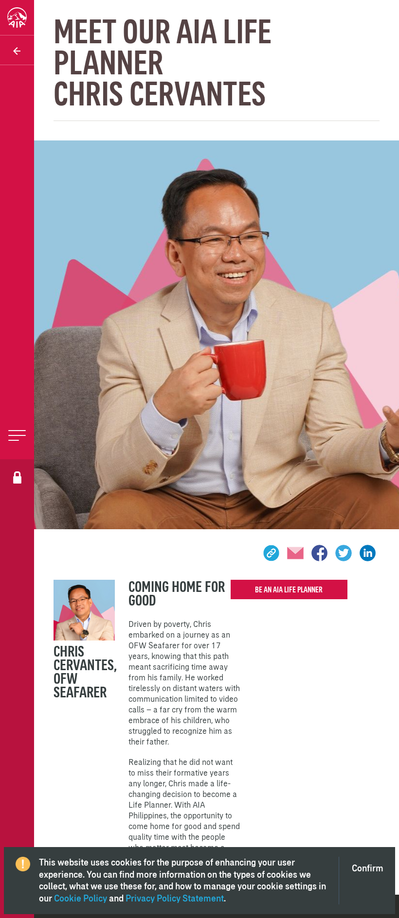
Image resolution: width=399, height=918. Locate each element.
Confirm (367, 868)
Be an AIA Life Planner (289, 589)
